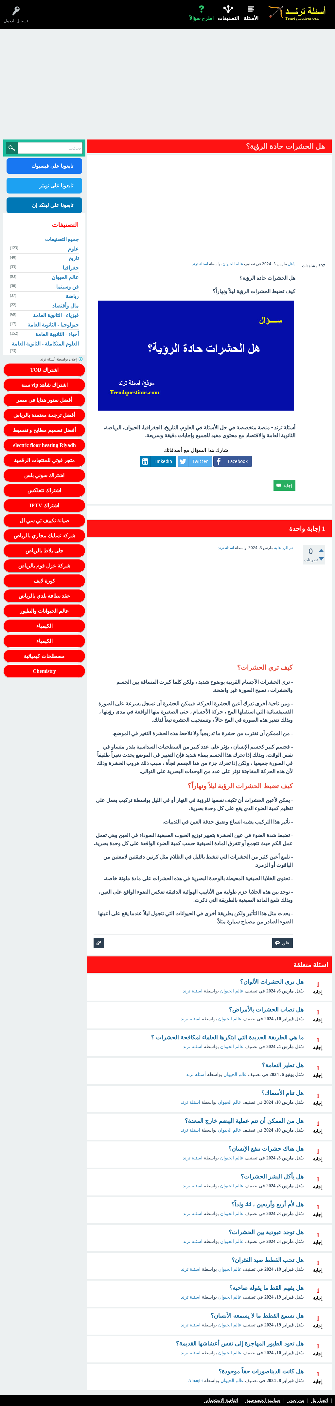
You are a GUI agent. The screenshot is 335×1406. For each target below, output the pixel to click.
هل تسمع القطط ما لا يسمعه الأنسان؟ (257, 1315)
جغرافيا (71, 267)
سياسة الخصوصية (263, 1400)
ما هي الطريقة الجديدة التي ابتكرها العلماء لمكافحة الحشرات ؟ (227, 1037)
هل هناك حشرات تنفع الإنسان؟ (266, 1148)
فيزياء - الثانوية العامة (56, 315)
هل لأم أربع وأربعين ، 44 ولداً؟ (267, 1204)
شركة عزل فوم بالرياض (44, 565)
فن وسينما (67, 286)
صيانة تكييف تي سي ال (44, 520)
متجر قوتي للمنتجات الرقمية (44, 460)
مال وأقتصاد (65, 305)
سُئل (291, 264)
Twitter (200, 461)
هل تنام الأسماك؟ (282, 1093)
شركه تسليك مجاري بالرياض (44, 535)
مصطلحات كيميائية (44, 656)
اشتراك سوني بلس (44, 475)
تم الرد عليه (283, 548)
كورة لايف (44, 580)
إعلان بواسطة (59, 359)
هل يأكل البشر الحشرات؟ (272, 1176)
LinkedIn (163, 461)
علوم (73, 248)
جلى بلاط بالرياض (44, 550)
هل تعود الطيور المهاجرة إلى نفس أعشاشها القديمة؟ (240, 1343)
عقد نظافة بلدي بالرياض (44, 596)
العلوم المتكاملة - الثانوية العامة (45, 343)
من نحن (296, 1400)
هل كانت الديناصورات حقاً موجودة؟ (261, 1371)
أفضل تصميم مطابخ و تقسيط (44, 430)
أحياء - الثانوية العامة (57, 334)
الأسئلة (251, 18)
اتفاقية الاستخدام (222, 1400)
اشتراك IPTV (44, 505)
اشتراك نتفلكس (44, 490)
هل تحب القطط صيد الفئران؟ (268, 1260)
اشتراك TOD (44, 370)
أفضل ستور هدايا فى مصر (44, 400)
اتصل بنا (320, 1400)
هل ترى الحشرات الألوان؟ (272, 981)
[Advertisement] (167, 86)
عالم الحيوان (232, 264)
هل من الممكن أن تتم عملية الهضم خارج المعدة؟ (244, 1121)
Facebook (238, 461)
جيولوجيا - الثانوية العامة (53, 324)
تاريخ (74, 258)
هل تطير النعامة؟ (283, 1065)
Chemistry (44, 671)
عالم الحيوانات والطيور (44, 611)
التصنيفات (228, 18)
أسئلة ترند (196, 1074)
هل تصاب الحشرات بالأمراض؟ (266, 1009)
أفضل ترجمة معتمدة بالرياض (44, 415)
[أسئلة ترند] (297, 13)
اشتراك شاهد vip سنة (44, 385)
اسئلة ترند (193, 991)
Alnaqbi (195, 1380)
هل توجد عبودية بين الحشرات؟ (266, 1232)
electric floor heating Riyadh (44, 445)
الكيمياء (44, 626)
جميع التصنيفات (62, 239)
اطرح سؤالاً (201, 18)
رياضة (72, 296)
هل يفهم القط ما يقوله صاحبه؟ (266, 1288)
